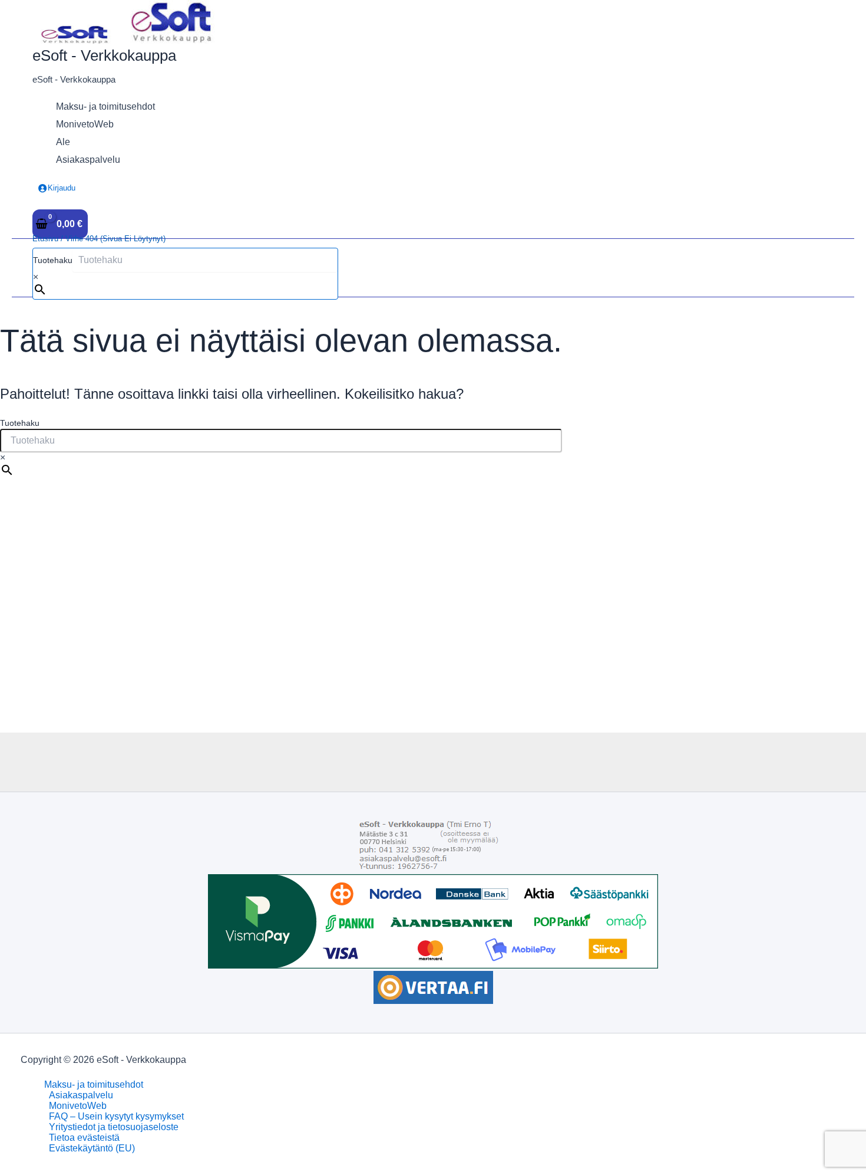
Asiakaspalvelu (81, 1095)
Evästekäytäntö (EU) (92, 1148)
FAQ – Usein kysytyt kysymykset (116, 1116)
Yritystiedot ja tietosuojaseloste (114, 1127)
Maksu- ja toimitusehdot (93, 1084)
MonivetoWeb (78, 1106)
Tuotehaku (52, 260)
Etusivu (45, 238)
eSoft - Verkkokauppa (104, 55)
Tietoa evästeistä (84, 1138)
